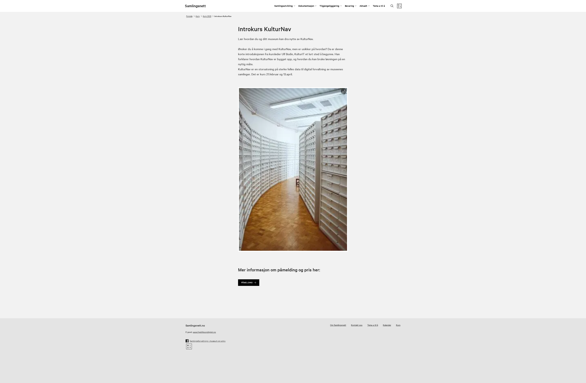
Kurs (198, 16)
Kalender (387, 324)
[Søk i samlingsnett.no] (392, 6)
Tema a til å (379, 5)
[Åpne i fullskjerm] (344, 91)
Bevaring (349, 5)
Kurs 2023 (207, 16)
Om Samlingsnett (338, 324)
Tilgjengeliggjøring (329, 5)
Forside (189, 16)
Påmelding (247, 282)
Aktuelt (363, 5)
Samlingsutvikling (283, 5)
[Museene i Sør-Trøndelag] (399, 7)
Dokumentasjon (306, 5)
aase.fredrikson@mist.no (204, 332)
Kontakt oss (356, 324)
